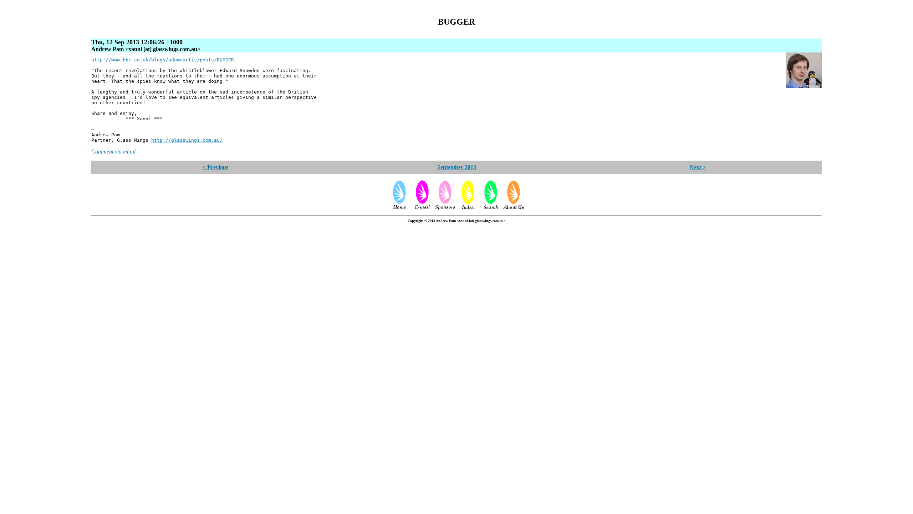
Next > (698, 167)
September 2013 (456, 167)
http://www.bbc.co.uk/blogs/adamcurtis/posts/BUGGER (162, 59)
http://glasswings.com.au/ (187, 140)
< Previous (215, 167)
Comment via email (113, 151)
